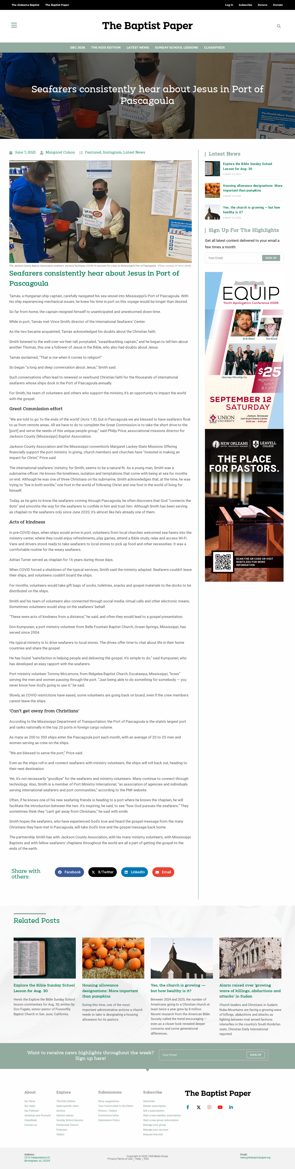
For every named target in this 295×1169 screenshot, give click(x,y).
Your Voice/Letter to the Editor (115, 1106)
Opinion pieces (64, 1115)
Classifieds (214, 47)
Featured (93, 152)
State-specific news (67, 1106)
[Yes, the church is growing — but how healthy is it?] (212, 212)
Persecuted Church (67, 1125)
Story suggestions (108, 1101)
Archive (60, 1110)
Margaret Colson (60, 152)
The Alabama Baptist (25, 4)
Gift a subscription (153, 1110)
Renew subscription (154, 1106)
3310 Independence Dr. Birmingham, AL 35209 (37, 1159)
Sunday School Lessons (176, 47)
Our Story (29, 1101)
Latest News (138, 47)
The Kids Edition (106, 47)
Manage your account (155, 1129)
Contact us (30, 1125)
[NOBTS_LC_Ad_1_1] (244, 505)
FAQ (146, 1159)
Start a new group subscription (161, 1120)
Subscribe (149, 1101)
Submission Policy (109, 1120)
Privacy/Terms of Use (120, 1159)
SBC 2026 (77, 47)
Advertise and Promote (37, 1115)
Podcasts (61, 1129)
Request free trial (153, 1134)
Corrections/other (108, 1115)
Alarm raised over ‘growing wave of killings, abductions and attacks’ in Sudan (250, 991)
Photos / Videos (107, 1110)
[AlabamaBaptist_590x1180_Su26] (244, 350)
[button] (278, 26)
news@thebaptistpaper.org (255, 1157)
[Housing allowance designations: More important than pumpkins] (212, 190)
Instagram (112, 152)
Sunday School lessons (69, 1120)
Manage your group (154, 1125)
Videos (60, 1134)
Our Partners (31, 1110)
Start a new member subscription (162, 1115)
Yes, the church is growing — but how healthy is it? (251, 210)
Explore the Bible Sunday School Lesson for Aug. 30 (247, 166)
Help (138, 1159)
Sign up (271, 257)
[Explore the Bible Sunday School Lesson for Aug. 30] (212, 168)
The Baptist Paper (57, 4)
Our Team (29, 1106)
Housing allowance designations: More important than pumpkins (252, 188)
